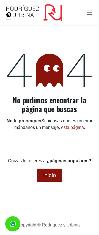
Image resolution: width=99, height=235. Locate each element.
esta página (72, 127)
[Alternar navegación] (89, 12)
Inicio (49, 175)
